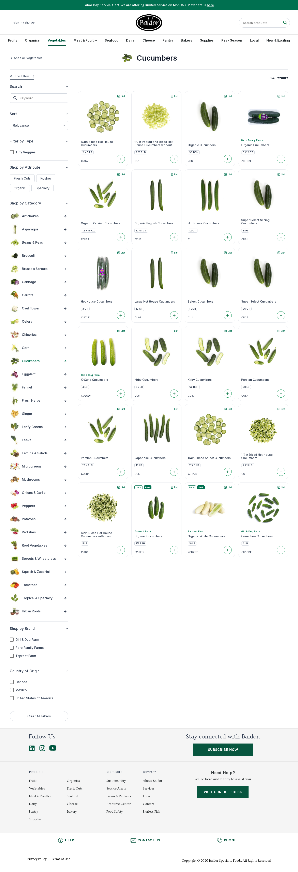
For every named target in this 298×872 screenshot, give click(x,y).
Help (69, 840)
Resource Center (118, 804)
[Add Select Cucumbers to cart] (228, 315)
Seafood (111, 40)
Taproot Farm (25, 656)
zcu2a (85, 239)
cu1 (190, 317)
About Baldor (152, 781)
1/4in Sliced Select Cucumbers (209, 458)
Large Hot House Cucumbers (154, 301)
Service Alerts (116, 788)
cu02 (138, 317)
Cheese (149, 40)
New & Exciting (278, 40)
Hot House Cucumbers (203, 223)
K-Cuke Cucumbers (94, 379)
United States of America (34, 698)
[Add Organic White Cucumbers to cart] (228, 550)
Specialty (42, 188)
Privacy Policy (36, 859)
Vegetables (57, 40)
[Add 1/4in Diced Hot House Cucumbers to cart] (281, 472)
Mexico (21, 690)
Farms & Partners (118, 796)
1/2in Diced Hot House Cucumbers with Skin (96, 534)
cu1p (244, 317)
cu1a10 (192, 474)
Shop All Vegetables (28, 58)
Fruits (12, 40)
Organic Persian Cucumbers (100, 223)
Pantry (168, 40)
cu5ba (85, 474)
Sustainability (116, 781)
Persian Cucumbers (255, 379)
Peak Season (231, 40)
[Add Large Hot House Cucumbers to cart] (174, 315)
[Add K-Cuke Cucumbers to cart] (121, 393)
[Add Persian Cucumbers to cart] (281, 393)
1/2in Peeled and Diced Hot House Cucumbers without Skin (153, 143)
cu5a (244, 395)
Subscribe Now (223, 749)
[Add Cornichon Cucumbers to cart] (281, 550)
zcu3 (138, 239)
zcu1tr (139, 552)
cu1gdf (246, 552)
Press (146, 796)
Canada (21, 682)
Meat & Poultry (85, 40)
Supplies (207, 40)
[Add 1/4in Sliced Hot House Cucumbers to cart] (121, 159)
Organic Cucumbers (202, 145)
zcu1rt (246, 161)
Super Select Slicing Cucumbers (255, 221)
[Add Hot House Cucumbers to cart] (228, 237)
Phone (230, 840)
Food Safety (114, 811)
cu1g (84, 552)
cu (190, 239)
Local (254, 40)
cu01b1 (86, 317)
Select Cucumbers (200, 301)
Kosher (45, 178)
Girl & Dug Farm (27, 640)
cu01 (244, 239)
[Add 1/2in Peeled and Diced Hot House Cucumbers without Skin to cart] (174, 159)
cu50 (191, 395)
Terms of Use (60, 859)
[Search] (285, 22)
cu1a (84, 161)
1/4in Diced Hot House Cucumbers (257, 456)
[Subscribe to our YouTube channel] (52, 749)
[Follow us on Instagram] (42, 750)
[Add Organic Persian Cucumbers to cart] (121, 237)
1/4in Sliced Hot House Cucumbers (97, 143)
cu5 (137, 395)
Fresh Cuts (22, 178)
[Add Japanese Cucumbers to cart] (174, 472)
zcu (190, 161)
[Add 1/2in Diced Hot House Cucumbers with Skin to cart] (121, 550)
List (123, 96)
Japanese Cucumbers (150, 458)
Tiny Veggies (25, 152)
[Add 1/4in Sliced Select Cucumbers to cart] (228, 472)
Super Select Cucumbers (258, 301)
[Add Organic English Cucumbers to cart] (174, 237)
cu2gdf (86, 395)
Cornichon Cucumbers (257, 536)
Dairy (130, 40)
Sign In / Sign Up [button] (24, 22)
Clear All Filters (39, 716)
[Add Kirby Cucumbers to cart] (174, 393)
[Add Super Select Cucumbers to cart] (281, 315)
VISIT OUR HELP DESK (223, 792)
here (210, 5)
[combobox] (39, 125)
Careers (148, 804)
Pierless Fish (151, 811)
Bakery (186, 40)
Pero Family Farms (29, 648)
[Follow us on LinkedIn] (31, 750)
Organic (20, 188)
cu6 (137, 474)
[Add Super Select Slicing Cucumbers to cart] (281, 237)
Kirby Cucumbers (146, 379)
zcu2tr (193, 552)
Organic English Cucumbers (154, 223)
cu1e (244, 474)
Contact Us (149, 840)
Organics (32, 40)
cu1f (138, 161)
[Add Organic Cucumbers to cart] (228, 159)
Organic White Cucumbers (206, 536)
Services (148, 788)
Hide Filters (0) (24, 76)
